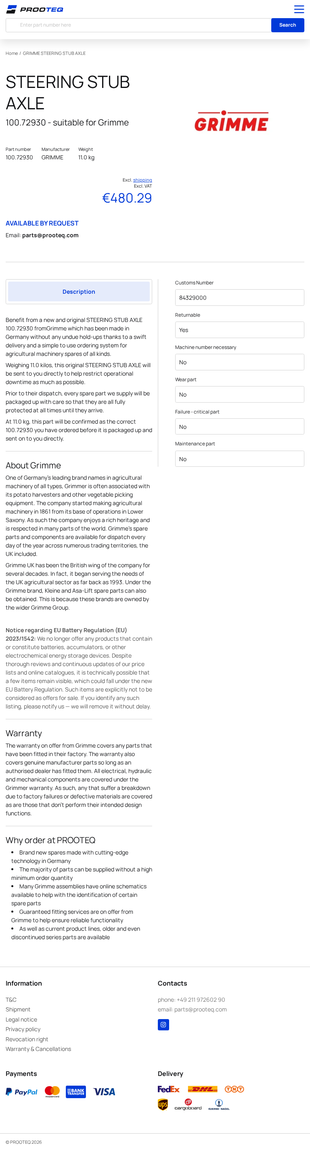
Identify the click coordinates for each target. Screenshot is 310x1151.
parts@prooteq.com (50, 235)
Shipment (18, 1009)
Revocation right (27, 1039)
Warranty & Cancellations (38, 1049)
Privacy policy (23, 1029)
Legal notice (21, 1019)
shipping (142, 180)
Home (12, 53)
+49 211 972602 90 (201, 999)
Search (287, 24)
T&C (11, 999)
